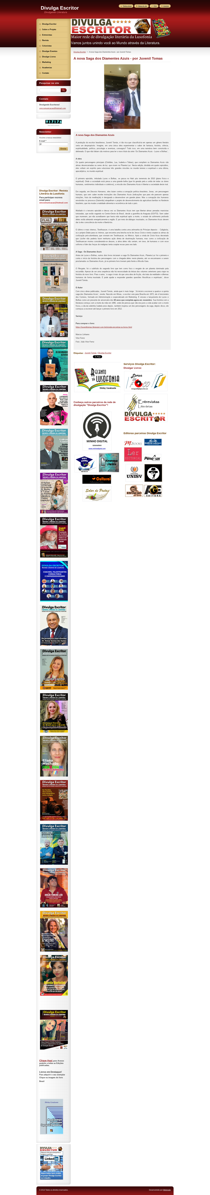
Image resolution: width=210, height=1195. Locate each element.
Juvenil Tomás (91, 353)
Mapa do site (142, 6)
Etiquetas (78, 353)
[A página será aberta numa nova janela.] (122, 129)
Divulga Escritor (80, 52)
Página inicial (127, 6)
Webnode (167, 1190)
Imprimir (166, 6)
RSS (155, 6)
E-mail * (42, 141)
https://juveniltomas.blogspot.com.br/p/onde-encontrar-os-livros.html (104, 327)
